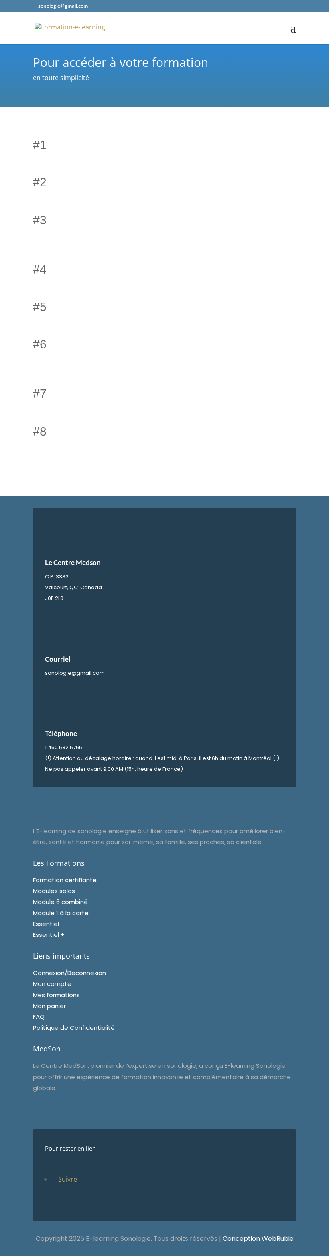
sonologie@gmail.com (75, 673)
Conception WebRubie (258, 1238)
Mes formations (56, 995)
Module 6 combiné (60, 901)
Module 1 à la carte (61, 913)
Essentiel (46, 924)
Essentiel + (49, 934)
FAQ (39, 1016)
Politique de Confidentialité (74, 1027)
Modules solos (54, 891)
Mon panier (49, 1006)
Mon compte (52, 983)
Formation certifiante (65, 880)
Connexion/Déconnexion (69, 973)
